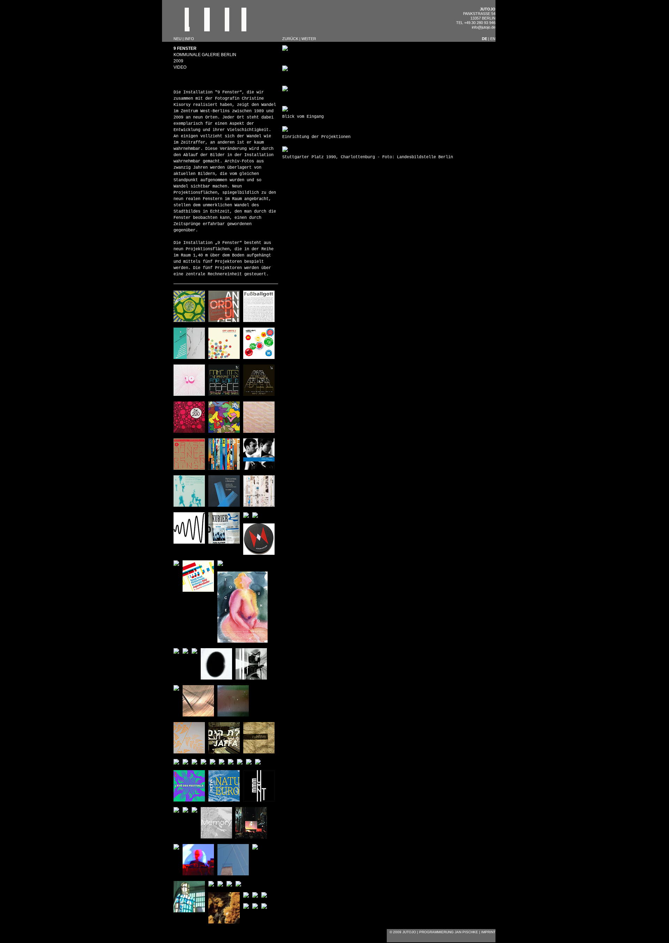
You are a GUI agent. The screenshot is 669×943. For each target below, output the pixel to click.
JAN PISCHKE (466, 932)
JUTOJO (487, 9)
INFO (189, 39)
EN (492, 39)
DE (484, 39)
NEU (178, 39)
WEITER (308, 39)
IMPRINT (488, 932)
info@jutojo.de (483, 27)
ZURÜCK (290, 39)
